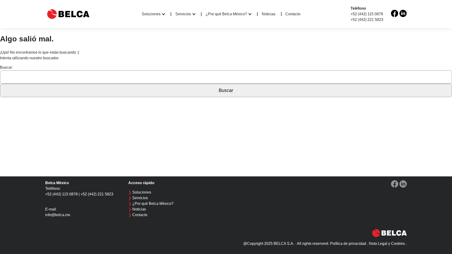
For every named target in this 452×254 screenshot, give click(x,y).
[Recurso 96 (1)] (394, 13)
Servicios (183, 14)
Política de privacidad (348, 244)
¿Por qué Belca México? (226, 14)
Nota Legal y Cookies (387, 244)
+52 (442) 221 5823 (367, 20)
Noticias (268, 14)
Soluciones (151, 14)
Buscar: (6, 67)
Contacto (292, 14)
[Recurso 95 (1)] (403, 13)
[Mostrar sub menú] (166, 14)
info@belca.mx (57, 215)
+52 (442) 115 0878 (367, 14)
